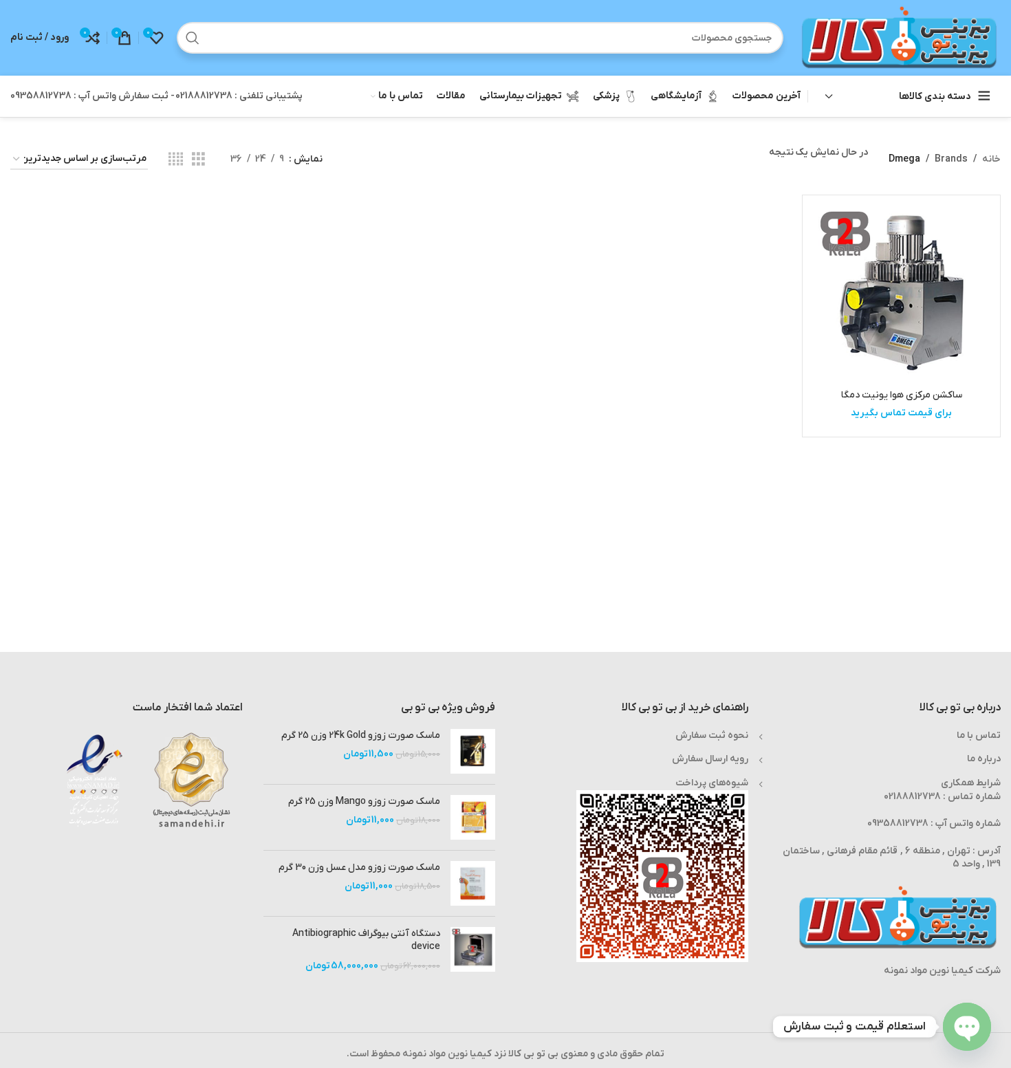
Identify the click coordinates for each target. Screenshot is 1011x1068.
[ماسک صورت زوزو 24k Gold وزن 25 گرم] (472, 751)
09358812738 (897, 823)
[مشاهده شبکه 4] (175, 160)
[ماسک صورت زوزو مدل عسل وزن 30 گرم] (472, 883)
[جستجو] (192, 38)
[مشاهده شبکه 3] (198, 160)
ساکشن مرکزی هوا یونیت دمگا (901, 395)
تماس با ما (979, 735)
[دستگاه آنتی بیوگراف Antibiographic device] (472, 950)
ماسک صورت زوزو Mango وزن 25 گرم (364, 801)
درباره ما (984, 758)
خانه (991, 159)
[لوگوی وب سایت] (899, 37)
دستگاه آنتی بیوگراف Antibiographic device (366, 940)
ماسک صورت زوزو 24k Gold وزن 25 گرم (360, 735)
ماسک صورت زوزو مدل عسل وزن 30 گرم (359, 867)
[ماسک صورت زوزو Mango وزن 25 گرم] (472, 817)
